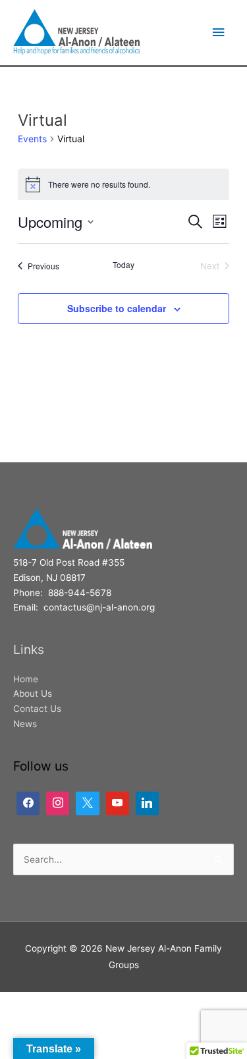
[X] (87, 803)
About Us (32, 693)
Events (32, 138)
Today (123, 264)
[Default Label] (57, 803)
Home (25, 679)
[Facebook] (28, 803)
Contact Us (37, 708)
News (25, 724)
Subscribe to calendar (116, 308)
